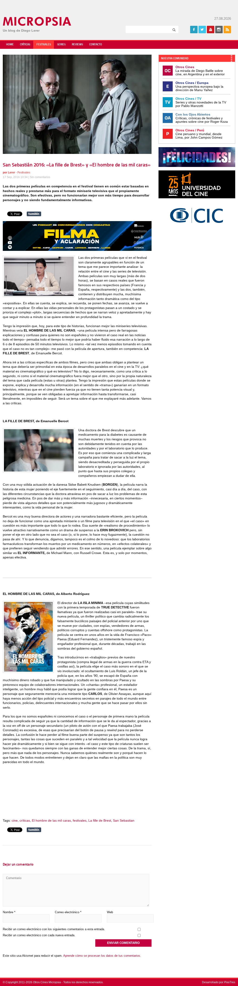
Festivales (43, 44)
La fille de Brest (99, 820)
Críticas (25, 44)
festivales (79, 820)
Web (110, 912)
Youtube (210, 29)
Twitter (202, 29)
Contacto (95, 44)
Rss (227, 29)
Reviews (77, 44)
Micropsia (37, 21)
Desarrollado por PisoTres (218, 982)
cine (15, 820)
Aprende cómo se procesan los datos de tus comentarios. (102, 955)
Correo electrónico (68, 912)
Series (61, 44)
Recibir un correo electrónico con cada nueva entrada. (39, 935)
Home (10, 44)
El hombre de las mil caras (51, 820)
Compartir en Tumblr (34, 214)
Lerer (11, 172)
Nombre (9, 912)
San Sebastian (123, 820)
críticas (25, 820)
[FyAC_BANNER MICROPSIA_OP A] (77, 250)
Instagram (219, 29)
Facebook (194, 29)
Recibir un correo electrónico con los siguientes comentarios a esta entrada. (54, 929)
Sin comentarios (40, 177)
